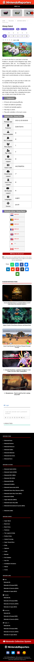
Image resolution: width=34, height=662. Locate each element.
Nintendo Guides (8, 449)
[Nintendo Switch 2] (6, 13)
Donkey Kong (8, 536)
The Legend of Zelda (9, 533)
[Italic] (8, 417)
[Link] (21, 417)
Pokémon (6, 530)
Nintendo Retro (8, 459)
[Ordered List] (14, 417)
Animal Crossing (8, 539)
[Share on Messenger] (26, 264)
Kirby (5, 545)
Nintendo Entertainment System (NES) (14, 505)
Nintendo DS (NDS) (9, 484)
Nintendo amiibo (8, 510)
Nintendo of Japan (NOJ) (10, 591)
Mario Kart (7, 524)
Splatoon (6, 548)
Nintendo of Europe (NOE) (11, 585)
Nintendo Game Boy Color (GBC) (13, 493)
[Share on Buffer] (22, 269)
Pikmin (6, 566)
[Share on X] (17, 264)
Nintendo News (8, 440)
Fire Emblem (7, 557)
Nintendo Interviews (9, 455)
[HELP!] (24, 653)
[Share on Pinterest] (17, 269)
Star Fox (6, 560)
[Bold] (5, 417)
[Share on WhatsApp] (12, 264)
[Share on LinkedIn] (8, 269)
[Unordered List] (17, 417)
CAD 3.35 (16, 248)
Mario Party (7, 527)
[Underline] (10, 417)
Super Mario (7, 521)
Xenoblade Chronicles (10, 563)
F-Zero (6, 569)
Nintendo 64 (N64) (9, 496)
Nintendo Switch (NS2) (10, 469)
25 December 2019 (8, 29)
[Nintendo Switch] (17, 13)
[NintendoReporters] (17, 3)
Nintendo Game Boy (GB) (11, 502)
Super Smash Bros (9, 542)
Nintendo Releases (9, 446)
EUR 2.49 (16, 214)
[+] (24, 417)
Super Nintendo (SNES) (10, 499)
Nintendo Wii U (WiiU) (10, 475)
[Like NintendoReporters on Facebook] (8, 652)
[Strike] (12, 417)
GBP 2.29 (16, 233)
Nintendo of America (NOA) (11, 588)
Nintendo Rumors (9, 443)
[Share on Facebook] (22, 264)
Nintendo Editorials (9, 452)
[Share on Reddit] (13, 269)
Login (7, 405)
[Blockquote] (19, 417)
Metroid (6, 554)
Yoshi (5, 551)
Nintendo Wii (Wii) (9, 481)
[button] (17, 6)
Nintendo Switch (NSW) (10, 472)
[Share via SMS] (27, 269)
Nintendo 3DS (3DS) (9, 478)
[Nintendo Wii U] (29, 13)
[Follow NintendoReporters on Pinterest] (18, 652)
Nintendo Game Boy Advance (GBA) (14, 490)
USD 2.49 (16, 238)
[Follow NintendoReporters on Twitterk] (13, 652)
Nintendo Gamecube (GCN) (11, 487)
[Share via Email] (17, 274)
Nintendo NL (7, 582)
